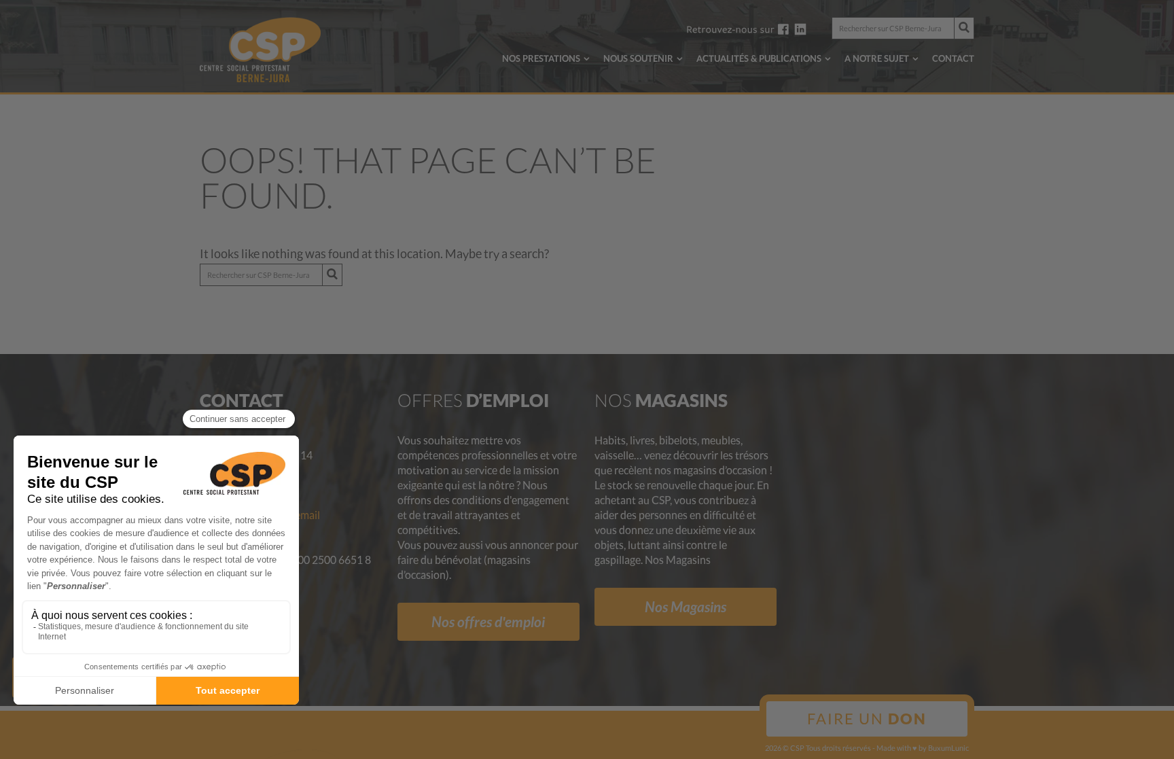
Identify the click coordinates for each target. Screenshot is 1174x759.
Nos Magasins (685, 606)
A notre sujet (876, 58)
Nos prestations (541, 58)
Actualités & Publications (758, 58)
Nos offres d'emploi (488, 621)
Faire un (867, 718)
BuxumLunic (948, 747)
